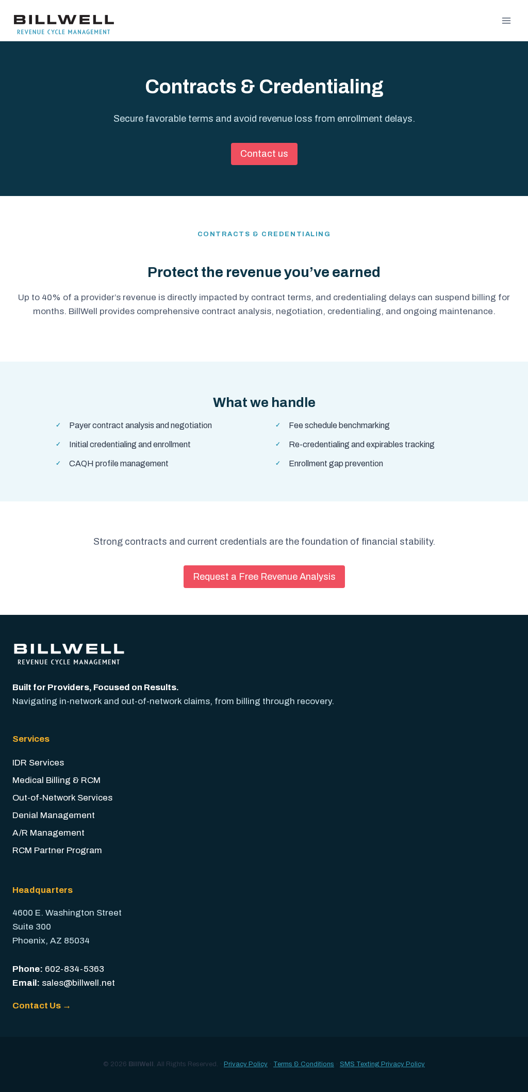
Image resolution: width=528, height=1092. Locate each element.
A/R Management (48, 833)
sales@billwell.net (78, 983)
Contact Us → (41, 1005)
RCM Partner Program (57, 850)
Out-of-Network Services (62, 798)
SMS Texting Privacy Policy (382, 1064)
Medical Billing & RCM (56, 780)
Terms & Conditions (303, 1064)
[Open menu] (506, 20)
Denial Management (53, 815)
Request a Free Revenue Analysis (264, 577)
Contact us (264, 154)
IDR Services (38, 763)
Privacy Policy (246, 1064)
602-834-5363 (74, 969)
